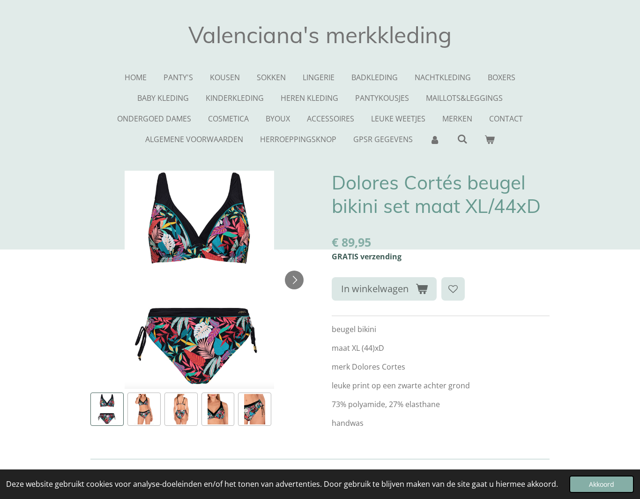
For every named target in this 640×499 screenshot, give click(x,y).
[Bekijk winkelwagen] (489, 139)
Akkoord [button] (601, 484)
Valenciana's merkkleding (320, 35)
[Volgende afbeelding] (294, 280)
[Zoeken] (462, 138)
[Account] (435, 139)
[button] (107, 409)
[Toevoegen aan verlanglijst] (453, 289)
